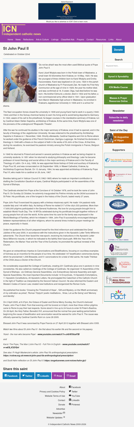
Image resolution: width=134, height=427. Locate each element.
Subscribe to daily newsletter (118, 119)
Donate (118, 49)
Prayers (80, 39)
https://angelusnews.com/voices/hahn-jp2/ (65, 360)
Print (59, 375)
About (118, 39)
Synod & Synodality (118, 76)
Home (10, 39)
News (18, 39)
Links (110, 39)
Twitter (28, 375)
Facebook (12, 375)
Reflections (28, 39)
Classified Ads (67, 39)
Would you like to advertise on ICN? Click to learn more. (67, 21)
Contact (90, 39)
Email (72, 375)
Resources (101, 39)
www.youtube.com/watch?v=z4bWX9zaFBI (58, 334)
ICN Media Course (118, 87)
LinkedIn (44, 375)
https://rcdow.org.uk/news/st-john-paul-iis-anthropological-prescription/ (38, 355)
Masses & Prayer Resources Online (118, 99)
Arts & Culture (42, 39)
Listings (54, 39)
